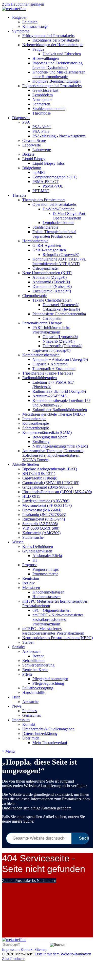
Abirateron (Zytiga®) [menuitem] (49, 277)
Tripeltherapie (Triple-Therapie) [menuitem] (47, 373)
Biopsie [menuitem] (28, 154)
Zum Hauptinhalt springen (23, 4)
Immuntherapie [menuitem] (34, 419)
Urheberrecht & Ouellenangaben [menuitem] (48, 729)
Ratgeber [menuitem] (19, 17)
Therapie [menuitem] (19, 195)
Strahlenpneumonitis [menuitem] (48, 108)
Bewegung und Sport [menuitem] (49, 437)
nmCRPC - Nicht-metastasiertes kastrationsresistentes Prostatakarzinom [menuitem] (57, 619)
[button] (29, 880)
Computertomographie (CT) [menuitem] (54, 177)
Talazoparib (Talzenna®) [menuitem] (62, 346)
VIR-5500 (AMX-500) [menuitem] (40, 528)
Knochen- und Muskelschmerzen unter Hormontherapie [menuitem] (58, 74)
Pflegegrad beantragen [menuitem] (50, 679)
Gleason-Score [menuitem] (34, 140)
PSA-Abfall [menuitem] (41, 127)
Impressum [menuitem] (21, 720)
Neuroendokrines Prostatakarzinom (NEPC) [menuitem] (57, 638)
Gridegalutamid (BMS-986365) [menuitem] (47, 487)
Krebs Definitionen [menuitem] (37, 546)
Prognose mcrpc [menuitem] (45, 574)
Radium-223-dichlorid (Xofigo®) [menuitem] (59, 391)
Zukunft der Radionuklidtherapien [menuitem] (59, 410)
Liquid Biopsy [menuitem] (33, 159)
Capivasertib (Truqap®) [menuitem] (51, 350)
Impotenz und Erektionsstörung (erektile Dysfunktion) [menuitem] (57, 65)
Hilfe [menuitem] (16, 697)
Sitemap (40, 949)
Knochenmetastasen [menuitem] (48, 592)
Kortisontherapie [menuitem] (35, 423)
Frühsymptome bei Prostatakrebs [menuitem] (48, 35)
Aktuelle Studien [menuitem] (25, 464)
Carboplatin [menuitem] (52, 318)
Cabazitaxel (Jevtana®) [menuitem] (61, 309)
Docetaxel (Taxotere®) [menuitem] (61, 305)
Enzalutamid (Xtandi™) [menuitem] (51, 291)
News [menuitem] (17, 706)
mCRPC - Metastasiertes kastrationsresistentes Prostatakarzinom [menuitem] (53, 630)
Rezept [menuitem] (38, 656)
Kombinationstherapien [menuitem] (41, 355)
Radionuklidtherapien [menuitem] (39, 378)
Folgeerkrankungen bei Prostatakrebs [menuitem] (52, 86)
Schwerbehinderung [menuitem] (38, 665)
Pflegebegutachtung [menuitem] (48, 683)
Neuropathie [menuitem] (42, 99)
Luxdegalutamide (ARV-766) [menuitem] (45, 501)
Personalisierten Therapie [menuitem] (42, 323)
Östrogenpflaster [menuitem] (45, 268)
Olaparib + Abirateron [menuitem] (50, 364)
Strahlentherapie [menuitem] (45, 227)
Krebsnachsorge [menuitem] (35, 26)
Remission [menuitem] (30, 578)
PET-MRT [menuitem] (40, 191)
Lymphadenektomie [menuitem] (58, 222)
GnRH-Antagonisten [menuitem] (49, 250)
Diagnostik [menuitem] (21, 118)
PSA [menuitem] (26, 122)
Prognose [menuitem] (29, 565)
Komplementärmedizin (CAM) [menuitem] (47, 432)
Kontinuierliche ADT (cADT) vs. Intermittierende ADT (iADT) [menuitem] (59, 261)
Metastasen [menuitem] (31, 587)
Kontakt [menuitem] (28, 724)
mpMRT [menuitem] (39, 172)
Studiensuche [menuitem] (33, 537)
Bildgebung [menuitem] (31, 168)
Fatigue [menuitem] (38, 49)
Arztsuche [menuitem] (30, 701)
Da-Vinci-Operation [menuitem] (58, 209)
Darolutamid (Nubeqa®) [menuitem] (52, 286)
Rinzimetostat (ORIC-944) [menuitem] (43, 519)
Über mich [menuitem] (30, 738)
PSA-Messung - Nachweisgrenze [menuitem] (59, 136)
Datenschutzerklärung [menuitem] (39, 733)
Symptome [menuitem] (20, 31)
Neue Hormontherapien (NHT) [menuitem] (47, 273)
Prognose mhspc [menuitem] (45, 569)
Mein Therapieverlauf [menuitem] (49, 742)
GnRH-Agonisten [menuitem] (46, 245)
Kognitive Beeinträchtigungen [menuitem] (56, 81)
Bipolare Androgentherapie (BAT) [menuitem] (49, 469)
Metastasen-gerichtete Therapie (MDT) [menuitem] (53, 414)
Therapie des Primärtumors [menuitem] (43, 200)
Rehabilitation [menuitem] (33, 660)
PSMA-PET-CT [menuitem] (45, 181)
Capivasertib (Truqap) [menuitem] (39, 478)
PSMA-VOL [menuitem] (53, 186)
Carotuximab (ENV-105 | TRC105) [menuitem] (50, 482)
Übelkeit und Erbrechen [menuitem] (62, 54)
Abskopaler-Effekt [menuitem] (47, 555)
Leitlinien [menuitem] (29, 22)
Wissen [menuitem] (18, 542)
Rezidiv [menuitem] (28, 583)
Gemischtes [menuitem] (31, 715)
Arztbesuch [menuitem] (31, 651)
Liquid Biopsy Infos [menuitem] (48, 163)
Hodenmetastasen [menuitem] (46, 597)
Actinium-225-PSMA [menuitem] (49, 396)
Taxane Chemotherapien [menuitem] (51, 300)
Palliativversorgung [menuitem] (37, 688)
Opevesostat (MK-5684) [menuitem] (41, 510)
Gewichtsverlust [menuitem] (45, 90)
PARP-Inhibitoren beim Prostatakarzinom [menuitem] (51, 329)
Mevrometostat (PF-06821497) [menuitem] (47, 505)
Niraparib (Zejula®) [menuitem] (58, 341)
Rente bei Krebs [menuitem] (35, 670)
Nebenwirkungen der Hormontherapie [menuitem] (52, 45)
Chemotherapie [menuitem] (34, 295)
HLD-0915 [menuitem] (31, 496)
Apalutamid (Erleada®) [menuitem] (51, 282)
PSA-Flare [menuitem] (40, 131)
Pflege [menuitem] (27, 674)
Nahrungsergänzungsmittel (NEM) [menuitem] (60, 446)
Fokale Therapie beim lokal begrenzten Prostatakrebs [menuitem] (54, 234)
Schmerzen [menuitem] (41, 104)
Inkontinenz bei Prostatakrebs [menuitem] (56, 40)
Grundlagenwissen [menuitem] (37, 551)
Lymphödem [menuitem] (42, 95)
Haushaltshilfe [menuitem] (33, 692)
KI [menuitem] (34, 560)
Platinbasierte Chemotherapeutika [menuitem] (59, 314)
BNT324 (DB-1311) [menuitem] (38, 473)
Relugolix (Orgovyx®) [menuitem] (61, 254)
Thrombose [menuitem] (41, 113)
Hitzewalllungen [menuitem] (45, 58)
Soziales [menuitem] (18, 647)
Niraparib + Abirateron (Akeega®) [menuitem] (60, 359)
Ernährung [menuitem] (40, 441)
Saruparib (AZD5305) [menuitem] (40, 524)
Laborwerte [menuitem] (31, 145)
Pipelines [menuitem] (29, 711)
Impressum (11, 949)
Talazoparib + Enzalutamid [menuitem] (53, 368)
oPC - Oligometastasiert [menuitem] (51, 610)
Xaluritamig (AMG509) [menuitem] (41, 533)
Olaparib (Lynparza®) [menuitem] (60, 337)
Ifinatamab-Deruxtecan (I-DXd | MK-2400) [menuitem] (57, 492)
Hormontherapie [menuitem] (35, 241)
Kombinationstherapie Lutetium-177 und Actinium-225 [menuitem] (61, 402)
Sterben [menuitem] (28, 642)
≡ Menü (8, 751)
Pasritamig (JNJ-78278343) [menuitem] (44, 514)
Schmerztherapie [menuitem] (35, 428)
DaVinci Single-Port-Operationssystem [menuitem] (69, 215)
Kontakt (27, 949)
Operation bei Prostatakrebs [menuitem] (54, 204)
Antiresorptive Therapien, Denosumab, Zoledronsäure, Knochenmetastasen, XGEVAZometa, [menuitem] (53, 455)
